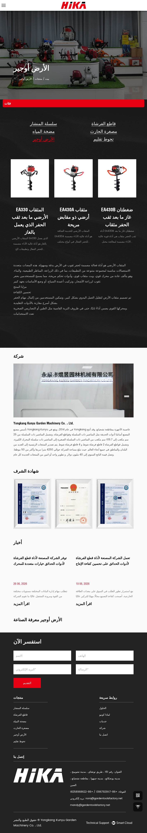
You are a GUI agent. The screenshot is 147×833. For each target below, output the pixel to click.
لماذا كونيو (104, 715)
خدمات (103, 721)
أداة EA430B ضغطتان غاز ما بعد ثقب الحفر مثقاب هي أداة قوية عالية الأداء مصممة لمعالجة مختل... (117, 236)
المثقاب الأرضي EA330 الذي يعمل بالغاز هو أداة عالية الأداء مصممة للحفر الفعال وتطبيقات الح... (30, 243)
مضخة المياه (43, 131)
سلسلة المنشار (43, 123)
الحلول (102, 708)
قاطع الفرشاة (103, 123)
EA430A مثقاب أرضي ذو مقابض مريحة (73, 217)
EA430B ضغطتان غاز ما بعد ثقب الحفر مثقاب (117, 217)
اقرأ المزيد (21, 604)
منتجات (38, 79)
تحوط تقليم (103, 139)
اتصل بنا (103, 735)
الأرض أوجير (43, 139)
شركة (102, 728)
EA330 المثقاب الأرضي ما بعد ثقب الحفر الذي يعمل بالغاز (30, 221)
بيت (47, 79)
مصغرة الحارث (103, 131)
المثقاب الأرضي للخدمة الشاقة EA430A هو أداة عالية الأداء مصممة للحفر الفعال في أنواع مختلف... (73, 236)
